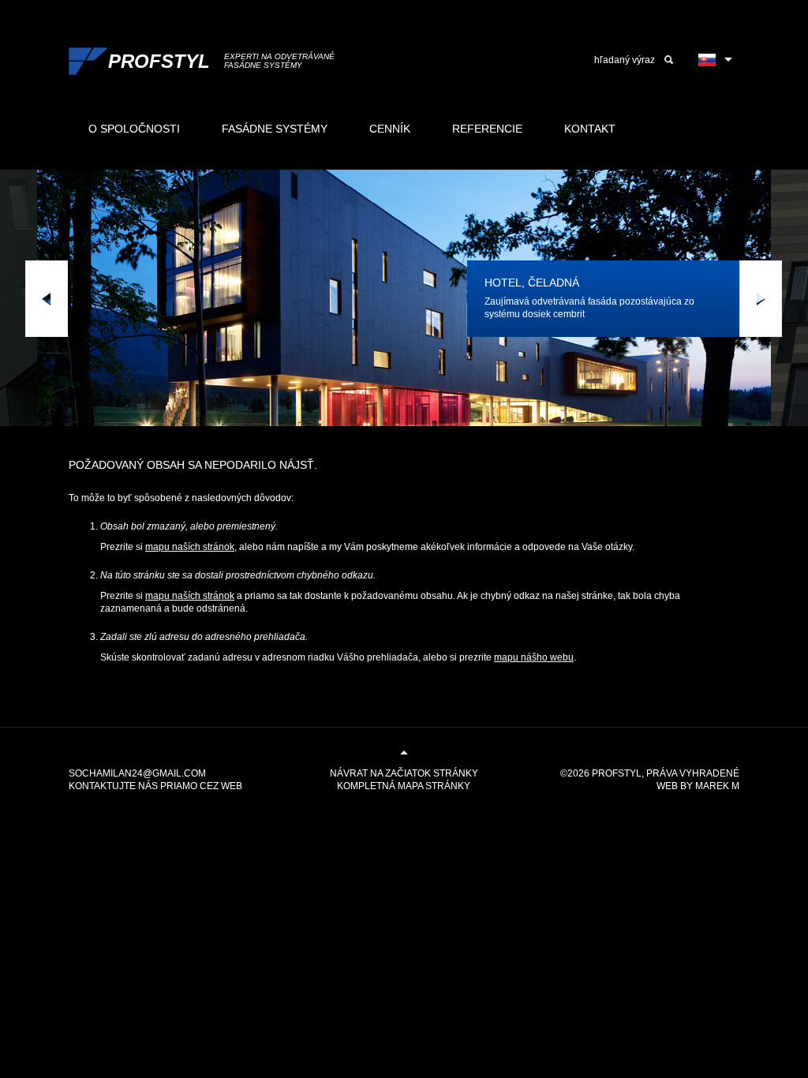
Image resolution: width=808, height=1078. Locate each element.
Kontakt (589, 128)
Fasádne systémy (274, 128)
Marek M (717, 786)
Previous (46, 298)
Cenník (389, 128)
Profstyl (617, 773)
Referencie (487, 128)
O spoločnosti (134, 128)
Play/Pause (425, 298)
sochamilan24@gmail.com (137, 773)
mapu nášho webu (534, 657)
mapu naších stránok (189, 546)
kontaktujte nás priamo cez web (155, 786)
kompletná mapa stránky (403, 786)
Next (760, 298)
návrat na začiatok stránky (404, 773)
